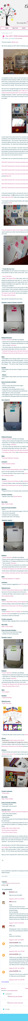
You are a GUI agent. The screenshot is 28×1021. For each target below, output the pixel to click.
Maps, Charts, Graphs (7, 504)
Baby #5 (8, 176)
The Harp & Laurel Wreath (8, 293)
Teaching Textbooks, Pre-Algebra (11, 578)
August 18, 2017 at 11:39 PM (16, 968)
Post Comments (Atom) (12, 990)
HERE (10, 203)
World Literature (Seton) (8, 463)
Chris (10, 925)
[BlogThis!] (4, 885)
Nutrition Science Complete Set (14, 611)
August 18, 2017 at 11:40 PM (16, 979)
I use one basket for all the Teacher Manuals (13, 230)
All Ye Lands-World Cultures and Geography (14, 601)
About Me (15, 28)
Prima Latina (5, 793)
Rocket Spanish (17, 496)
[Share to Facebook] (7, 885)
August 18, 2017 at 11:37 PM (16, 951)
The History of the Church (9, 452)
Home (6, 28)
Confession (13, 345)
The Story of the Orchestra (8, 295)
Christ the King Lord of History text (11, 481)
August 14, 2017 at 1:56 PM (16, 939)
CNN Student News (11, 278)
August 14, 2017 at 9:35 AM (16, 923)
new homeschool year (15, 883)
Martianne (12, 892)
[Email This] (2, 885)
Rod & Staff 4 (5, 692)
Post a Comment (5, 981)
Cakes (23, 28)
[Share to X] (5, 885)
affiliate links (14, 42)
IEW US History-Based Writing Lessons (12, 469)
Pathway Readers (7, 697)
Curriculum (8, 883)
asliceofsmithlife (18, 38)
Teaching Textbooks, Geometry (10, 458)
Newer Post (3, 988)
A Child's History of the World (16, 740)
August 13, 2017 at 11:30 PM (16, 898)
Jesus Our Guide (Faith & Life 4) (10, 686)
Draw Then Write (6, 703)
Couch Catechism (7, 276)
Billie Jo (11, 901)
